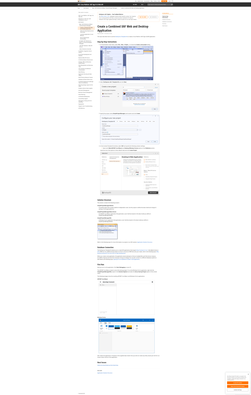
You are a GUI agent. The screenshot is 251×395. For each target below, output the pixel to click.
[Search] (171, 4)
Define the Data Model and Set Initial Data (107, 365)
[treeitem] (85, 19)
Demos (159, 1)
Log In (169, 1)
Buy (136, 1)
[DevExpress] (82, 1)
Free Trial (164, 1)
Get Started (86, 8)
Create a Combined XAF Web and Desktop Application (132, 8)
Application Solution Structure (144, 242)
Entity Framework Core (141, 250)
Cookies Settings (238, 389)
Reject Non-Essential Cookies (238, 386)
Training (155, 1)
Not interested (153, 17)
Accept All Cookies (237, 382)
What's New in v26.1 (105, 16)
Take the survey (142, 17)
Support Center (140, 1)
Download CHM (82, 393)
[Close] (248, 374)
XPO (98, 251)
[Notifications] (172, 1)
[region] (237, 383)
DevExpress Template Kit (121, 36)
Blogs (152, 1)
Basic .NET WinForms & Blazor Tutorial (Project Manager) (104, 8)
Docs (79, 8)
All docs (135, 4)
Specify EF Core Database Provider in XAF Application (127, 259)
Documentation (147, 1)
